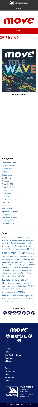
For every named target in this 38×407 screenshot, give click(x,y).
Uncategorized (8, 221)
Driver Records (23, 259)
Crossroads (6, 172)
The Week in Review (10, 218)
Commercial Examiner (21, 249)
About (7, 374)
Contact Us (9, 380)
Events (24, 262)
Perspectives (7, 208)
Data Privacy (31, 253)
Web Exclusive (8, 224)
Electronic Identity (14, 262)
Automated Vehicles (26, 240)
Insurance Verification (23, 270)
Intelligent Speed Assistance (10, 273)
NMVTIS (29, 283)
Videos (8, 361)
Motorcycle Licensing (16, 283)
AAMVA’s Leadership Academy (10, 238)
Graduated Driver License (10, 265)
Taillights (5, 215)
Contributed (7, 169)
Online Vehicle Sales (9, 286)
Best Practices (13, 243)
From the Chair (8, 187)
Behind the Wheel (9, 163)
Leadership (9, 279)
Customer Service (14, 253)
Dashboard (6, 178)
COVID (30, 249)
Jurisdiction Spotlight (10, 199)
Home (7, 349)
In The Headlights (9, 190)
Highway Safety (23, 265)
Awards (4, 243)
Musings (5, 202)
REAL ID (31, 286)
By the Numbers (8, 166)
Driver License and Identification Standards (21, 256)
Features (5, 181)
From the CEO (7, 184)
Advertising (9, 377)
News (4, 205)
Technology (23, 296)
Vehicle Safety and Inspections (15, 299)
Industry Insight (8, 193)
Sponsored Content (10, 212)
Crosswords (7, 175)
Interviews (6, 196)
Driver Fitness (5, 256)
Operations (22, 286)
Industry (12, 270)
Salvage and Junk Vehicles (11, 289)
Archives (8, 358)
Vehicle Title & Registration (14, 302)
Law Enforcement (16, 276)
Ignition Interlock (19, 267)
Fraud (30, 262)
